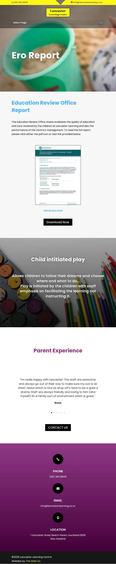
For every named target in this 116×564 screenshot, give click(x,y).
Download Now (58, 222)
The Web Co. (33, 561)
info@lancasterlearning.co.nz (58, 506)
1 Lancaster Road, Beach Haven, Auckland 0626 (58, 535)
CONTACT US (58, 427)
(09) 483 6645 (57, 476)
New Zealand (58, 539)
